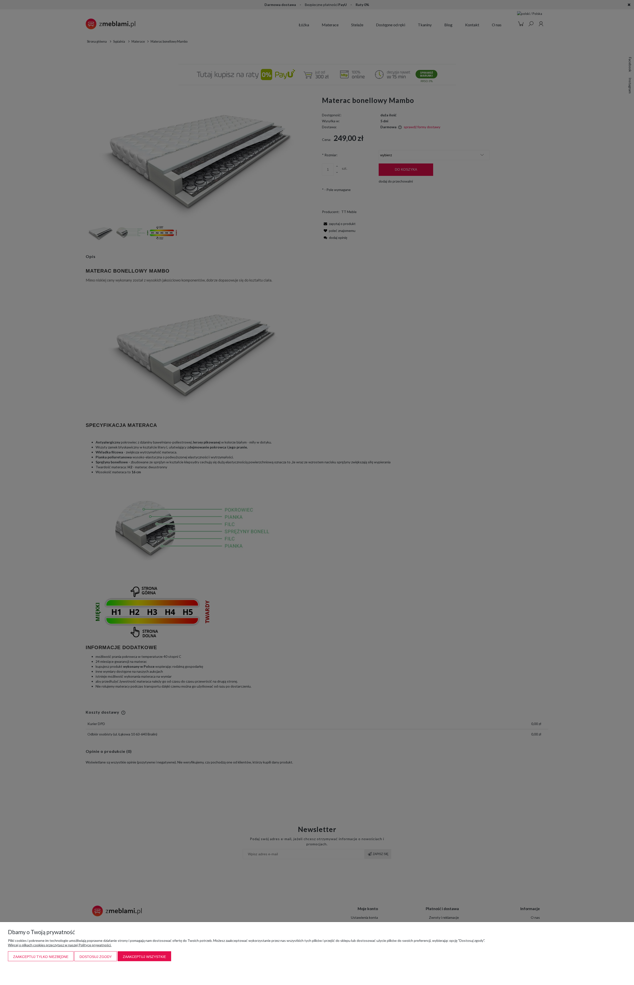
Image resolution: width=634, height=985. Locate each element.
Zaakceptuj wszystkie (144, 957)
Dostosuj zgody (95, 957)
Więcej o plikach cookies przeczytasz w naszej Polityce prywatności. (59, 945)
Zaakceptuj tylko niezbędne (40, 957)
